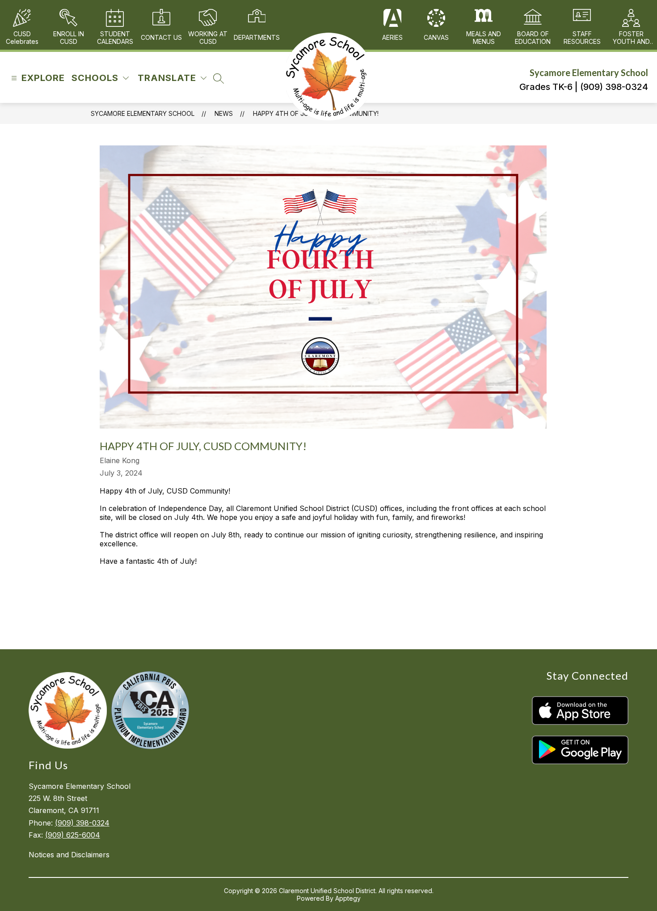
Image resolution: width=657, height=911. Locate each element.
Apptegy (348, 898)
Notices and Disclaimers (69, 854)
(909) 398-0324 (82, 822)
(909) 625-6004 (72, 834)
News (224, 113)
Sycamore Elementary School (142, 113)
